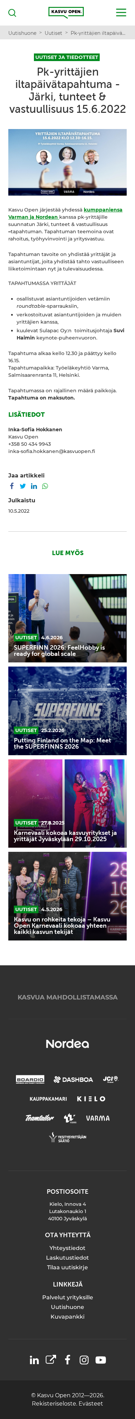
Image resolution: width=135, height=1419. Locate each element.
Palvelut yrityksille (67, 1297)
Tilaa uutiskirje (67, 1267)
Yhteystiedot (68, 1248)
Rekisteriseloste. (55, 1403)
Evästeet (91, 1403)
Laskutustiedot (67, 1257)
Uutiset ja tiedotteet (66, 57)
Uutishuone (67, 1307)
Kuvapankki (67, 1316)
